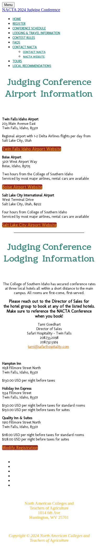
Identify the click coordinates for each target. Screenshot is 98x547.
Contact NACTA (25, 47)
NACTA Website (34, 56)
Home (17, 19)
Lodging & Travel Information (36, 33)
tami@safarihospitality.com (48, 346)
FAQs (16, 42)
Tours (17, 61)
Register (19, 24)
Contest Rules (24, 38)
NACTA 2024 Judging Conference (31, 10)
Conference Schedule (29, 28)
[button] (31, 148)
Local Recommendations (32, 66)
